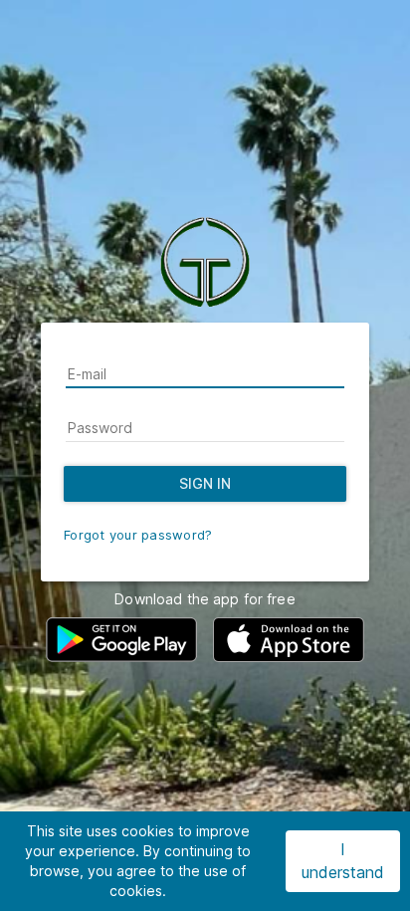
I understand (343, 860)
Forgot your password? (138, 535)
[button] (121, 639)
